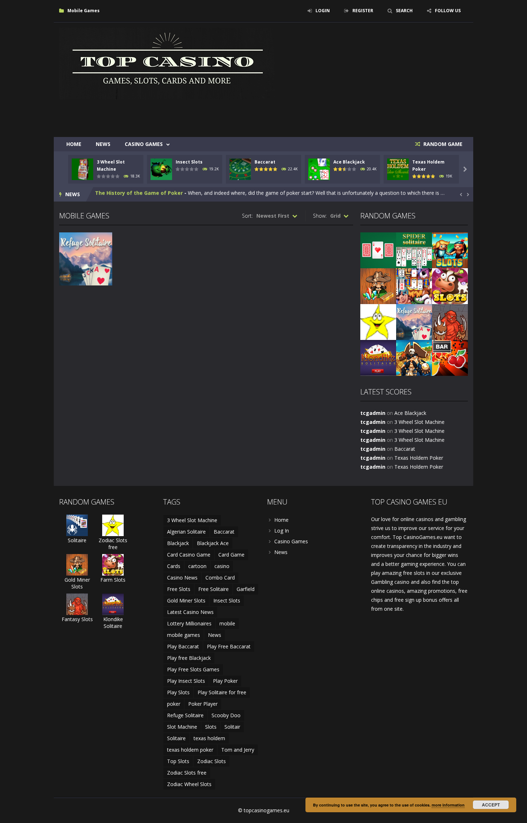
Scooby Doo (226, 715)
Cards (173, 566)
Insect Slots (189, 162)
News (103, 144)
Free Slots (178, 589)
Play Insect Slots (186, 680)
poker (173, 703)
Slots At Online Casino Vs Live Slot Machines (152, 194)
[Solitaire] (77, 524)
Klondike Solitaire (113, 622)
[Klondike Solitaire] (378, 357)
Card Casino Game (188, 554)
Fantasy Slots (77, 619)
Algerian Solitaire (186, 531)
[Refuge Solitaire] (414, 321)
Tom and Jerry (237, 749)
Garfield (246, 589)
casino (221, 566)
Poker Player (203, 703)
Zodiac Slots (211, 761)
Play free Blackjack (189, 657)
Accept (491, 804)
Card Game (231, 554)
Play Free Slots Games (193, 669)
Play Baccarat (183, 646)
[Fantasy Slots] (450, 321)
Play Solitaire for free (222, 692)
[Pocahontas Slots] (450, 249)
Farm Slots (112, 579)
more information (448, 805)
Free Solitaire (213, 589)
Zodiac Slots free (113, 543)
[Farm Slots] (450, 285)
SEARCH (404, 11)
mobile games (183, 635)
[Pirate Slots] (414, 357)
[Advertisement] (337, 115)
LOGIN (322, 11)
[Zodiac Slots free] (378, 321)
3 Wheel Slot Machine (419, 421)
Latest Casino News (190, 612)
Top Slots (178, 761)
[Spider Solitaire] (414, 249)
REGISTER (362, 11)
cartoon (197, 566)
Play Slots (178, 692)
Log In (281, 530)
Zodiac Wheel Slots (189, 784)
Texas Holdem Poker (418, 457)
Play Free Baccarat (229, 646)
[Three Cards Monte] (378, 249)
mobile (227, 623)
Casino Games (144, 144)
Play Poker (225, 680)
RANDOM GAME (442, 144)
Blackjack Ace (213, 543)
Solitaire (77, 540)
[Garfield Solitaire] (414, 285)
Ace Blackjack (349, 162)
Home (73, 144)
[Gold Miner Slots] (378, 285)
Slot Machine (182, 726)
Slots (211, 726)
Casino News (182, 577)
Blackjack (178, 543)
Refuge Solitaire (185, 715)
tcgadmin (372, 413)
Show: (320, 215)
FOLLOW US (448, 11)
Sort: (247, 215)
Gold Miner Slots (77, 583)
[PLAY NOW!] (82, 168)
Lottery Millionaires (189, 623)
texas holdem (209, 738)
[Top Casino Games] (166, 63)
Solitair (232, 726)
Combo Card (220, 577)
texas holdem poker (190, 749)
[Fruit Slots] (450, 357)
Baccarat (265, 162)
